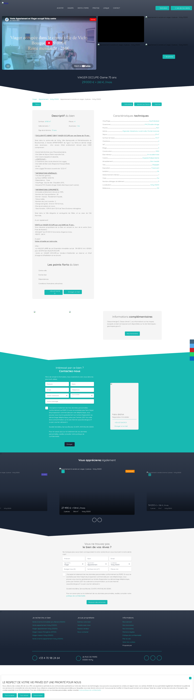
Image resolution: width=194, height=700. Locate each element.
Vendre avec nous (84, 625)
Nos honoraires (128, 625)
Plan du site (127, 639)
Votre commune (53, 396)
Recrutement (127, 622)
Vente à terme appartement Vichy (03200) (47, 639)
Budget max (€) (70, 569)
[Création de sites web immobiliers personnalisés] (137, 645)
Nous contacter (83, 632)
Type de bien (90, 563)
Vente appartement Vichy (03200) (44, 625)
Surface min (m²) (94, 569)
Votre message (52, 401)
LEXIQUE (106, 8)
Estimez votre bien (84, 622)
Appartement (43, 99)
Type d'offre (67, 563)
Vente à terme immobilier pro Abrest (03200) (48, 622)
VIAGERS (70, 8)
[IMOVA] (13, 8)
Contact (116, 8)
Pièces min (114, 569)
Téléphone (76, 390)
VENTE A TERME (83, 8)
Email (49, 390)
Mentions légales (129, 632)
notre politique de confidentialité (90, 690)
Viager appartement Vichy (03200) (44, 629)
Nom (73, 384)
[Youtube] (152, 658)
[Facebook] (146, 658)
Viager (34, 99)
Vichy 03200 (54, 99)
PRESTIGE (96, 8)
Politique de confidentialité (132, 635)
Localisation (114, 563)
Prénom (50, 384)
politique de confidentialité (75, 596)
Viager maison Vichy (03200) (42, 635)
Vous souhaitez (76, 394)
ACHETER (60, 8)
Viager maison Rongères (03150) (44, 632)
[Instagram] (159, 658)
